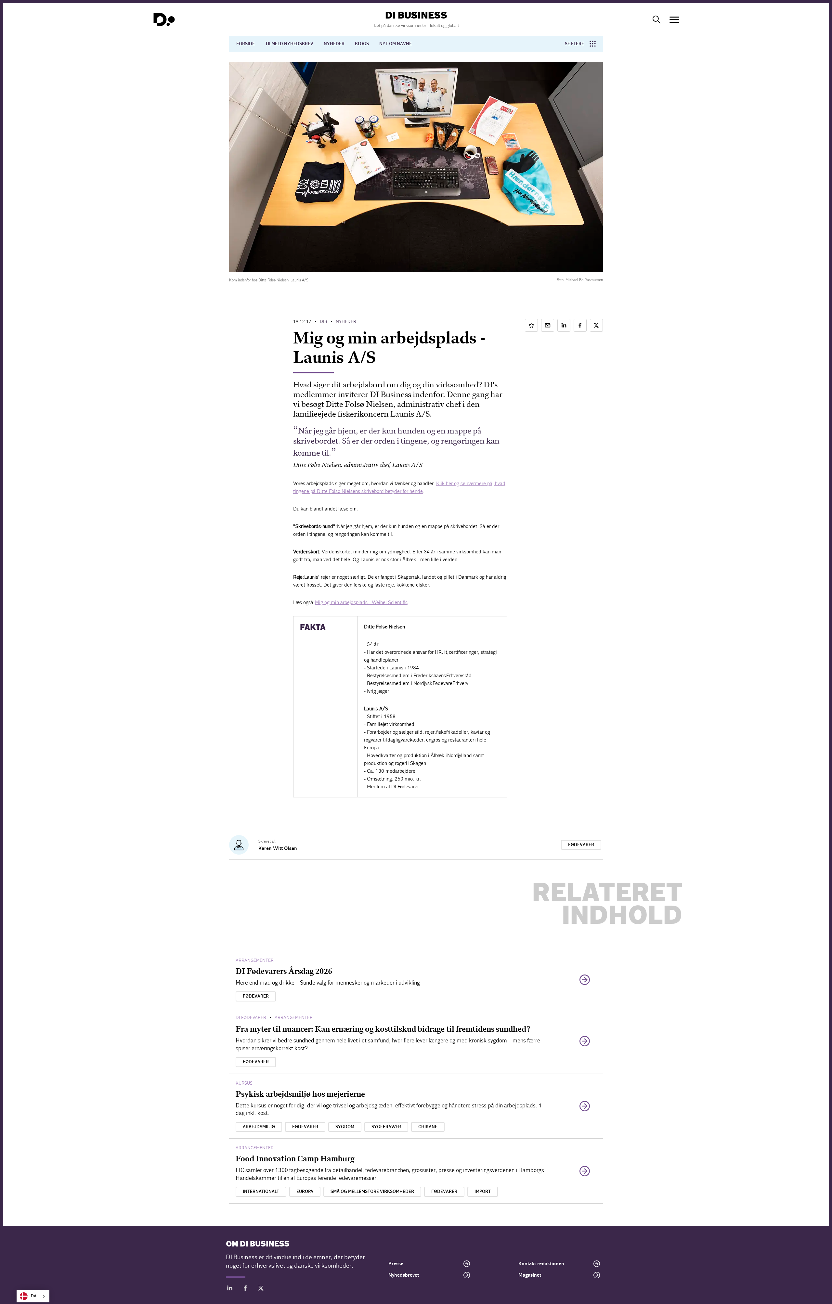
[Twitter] (261, 1289)
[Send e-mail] (547, 325)
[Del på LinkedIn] (563, 325)
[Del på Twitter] (596, 325)
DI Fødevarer (251, 1017)
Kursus (244, 1083)
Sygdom (344, 1127)
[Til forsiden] (164, 19)
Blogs (362, 43)
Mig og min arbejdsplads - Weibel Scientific (361, 602)
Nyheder (334, 43)
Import (482, 1191)
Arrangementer (255, 960)
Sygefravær (386, 1127)
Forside (245, 43)
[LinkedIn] (230, 1289)
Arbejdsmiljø (259, 1127)
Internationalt (261, 1191)
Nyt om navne (395, 43)
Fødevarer (581, 844)
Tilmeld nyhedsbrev (289, 43)
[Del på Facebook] (580, 325)
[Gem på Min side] (531, 325)
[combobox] (33, 1296)
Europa (304, 1191)
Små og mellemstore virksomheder (372, 1191)
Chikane (427, 1127)
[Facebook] (245, 1289)
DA (33, 1296)
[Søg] (656, 19)
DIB (323, 321)
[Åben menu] (674, 20)
